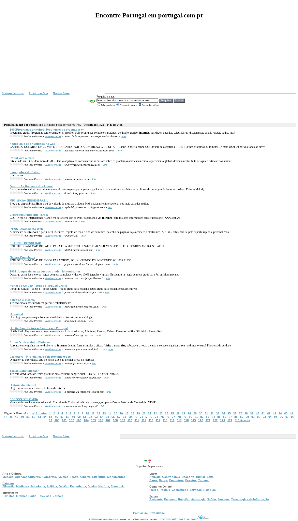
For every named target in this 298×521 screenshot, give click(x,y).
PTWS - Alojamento (26, 228)
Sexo (210, 476)
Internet (21, 495)
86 (224, 416)
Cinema (85, 476)
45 (285, 413)
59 (73, 416)
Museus (7, 476)
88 (236, 416)
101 (64, 420)
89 (241, 416)
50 (22, 416)
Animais (155, 476)
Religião (184, 499)
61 (84, 416)
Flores (153, 489)
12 (98, 413)
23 (161, 413)
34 (223, 413)
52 (33, 416)
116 (172, 420)
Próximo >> (242, 420)
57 (62, 416)
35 (229, 413)
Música (63, 476)
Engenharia (78, 486)
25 (172, 413)
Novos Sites (61, 93)
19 (138, 413)
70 (135, 416)
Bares (153, 480)
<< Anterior (39, 413)
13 (104, 413)
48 (11, 416)
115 (165, 420)
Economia (117, 486)
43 (274, 413)
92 (258, 416)
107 (108, 420)
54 (45, 416)
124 (229, 420)
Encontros (176, 480)
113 (151, 420)
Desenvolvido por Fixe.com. (178, 519)
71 (141, 416)
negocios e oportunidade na (33, 143)
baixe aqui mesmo (22, 299)
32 (212, 413)
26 (178, 413)
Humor (200, 476)
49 (16, 416)
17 (127, 413)
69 (130, 416)
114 (158, 420)
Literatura (99, 476)
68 (124, 416)
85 (219, 416)
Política (52, 486)
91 (253, 416)
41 (263, 413)
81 (196, 416)
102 (71, 420)
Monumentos (116, 476)
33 (217, 413)
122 (215, 420)
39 (251, 413)
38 (246, 413)
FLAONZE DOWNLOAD (25, 243)
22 (155, 413)
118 (186, 420)
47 (5, 416)
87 (230, 416)
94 (270, 416)
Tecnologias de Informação (250, 499)
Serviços (196, 489)
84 (213, 416)
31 (206, 413)
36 (234, 413)
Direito (92, 486)
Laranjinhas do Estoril (25, 172)
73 (150, 416)
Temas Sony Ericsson (25, 370)
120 (200, 420)
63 (96, 416)
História (103, 486)
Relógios (209, 489)
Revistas (8, 495)
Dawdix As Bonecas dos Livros (31, 186)
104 (86, 420)
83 (207, 416)
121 (208, 420)
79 (185, 416)
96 (281, 416)
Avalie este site (53, 136)
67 (118, 416)
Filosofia (8, 486)
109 (122, 420)
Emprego (170, 499)
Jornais (58, 495)
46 (291, 413)
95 (275, 416)
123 (222, 420)
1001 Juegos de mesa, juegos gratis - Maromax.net (45, 271)
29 (195, 413)
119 (193, 420)
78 (179, 416)
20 (144, 413)
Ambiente (156, 499)
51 (28, 416)
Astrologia (198, 499)
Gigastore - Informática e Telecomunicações (40, 356)
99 (50, 420)
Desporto (188, 476)
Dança (163, 480)
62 (90, 416)
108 (115, 420)
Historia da (23, 385)
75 (162, 416)
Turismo (203, 480)
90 (247, 416)
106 (100, 420)
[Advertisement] (149, 61)
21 (149, 413)
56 (56, 416)
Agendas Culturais (28, 476)
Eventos (191, 480)
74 (156, 416)
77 (173, 416)
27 (183, 413)
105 (93, 420)
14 (109, 413)
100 (57, 420)
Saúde (211, 499)
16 (121, 413)
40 (257, 413)
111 (137, 420)
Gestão (64, 486)
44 (280, 413)
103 (78, 420)
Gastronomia (171, 476)
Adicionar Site (38, 93)
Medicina (22, 486)
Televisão (44, 495)
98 (292, 416)
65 (107, 416)
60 (79, 416)
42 (268, 413)
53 (39, 416)
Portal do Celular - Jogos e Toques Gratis (38, 285)
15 (115, 413)
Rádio (32, 495)
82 (202, 416)
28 (189, 413)
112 (143, 420)
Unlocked (16, 314)
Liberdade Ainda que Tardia (29, 214)
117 (179, 420)
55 (50, 416)
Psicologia (37, 486)
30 (200, 413)
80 (190, 416)
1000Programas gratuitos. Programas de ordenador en (47, 129)
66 (113, 416)
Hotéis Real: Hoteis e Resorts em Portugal (39, 328)
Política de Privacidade (149, 513)
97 (287, 416)
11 (92, 413)
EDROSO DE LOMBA (24, 399)
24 (166, 413)
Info (123, 136)
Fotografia (49, 476)
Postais (165, 489)
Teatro (74, 476)
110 (130, 420)
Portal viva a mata (22, 158)
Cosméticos (180, 489)
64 (101, 416)
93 (264, 416)
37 (240, 413)
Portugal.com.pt (13, 93)
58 (67, 416)
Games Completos (22, 257)
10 (87, 413)
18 (132, 413)
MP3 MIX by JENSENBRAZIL (29, 200)
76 (167, 416)
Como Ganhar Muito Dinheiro (30, 342)
